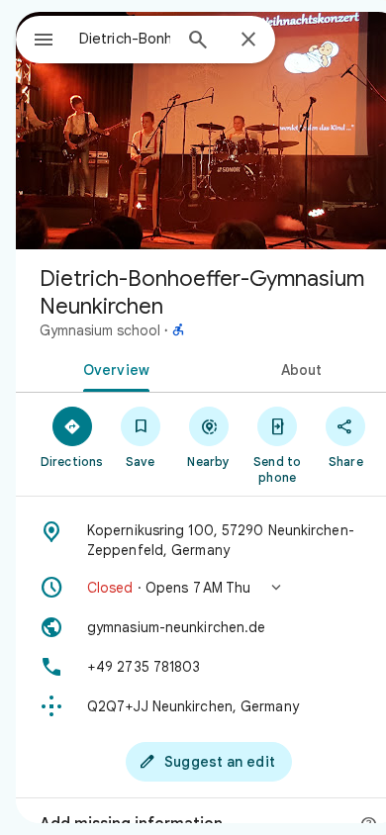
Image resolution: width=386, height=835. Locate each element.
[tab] (112, 368)
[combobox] (124, 38)
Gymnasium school (100, 330)
